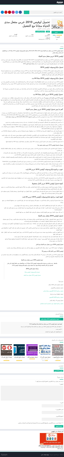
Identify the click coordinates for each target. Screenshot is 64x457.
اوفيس (43, 19)
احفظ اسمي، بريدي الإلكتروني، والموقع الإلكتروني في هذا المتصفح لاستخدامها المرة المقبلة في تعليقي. (39, 423)
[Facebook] (20, 12)
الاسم (61, 402)
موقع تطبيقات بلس (45, 454)
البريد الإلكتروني (59, 409)
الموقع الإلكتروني (59, 416)
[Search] (26, 12)
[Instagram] (13, 12)
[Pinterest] (5, 12)
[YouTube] (9, 12)
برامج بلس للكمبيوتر (40, 31)
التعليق (61, 384)
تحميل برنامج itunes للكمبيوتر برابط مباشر (53, 291)
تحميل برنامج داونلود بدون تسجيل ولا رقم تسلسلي (51, 303)
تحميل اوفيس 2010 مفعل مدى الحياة (32, 275)
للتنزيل (56, 32)
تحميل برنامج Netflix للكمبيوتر (56, 297)
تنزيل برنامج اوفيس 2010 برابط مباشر (50, 319)
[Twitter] (16, 12)
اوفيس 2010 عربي (58, 370)
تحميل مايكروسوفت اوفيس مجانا (32, 272)
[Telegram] (2, 12)
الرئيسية (48, 19)
